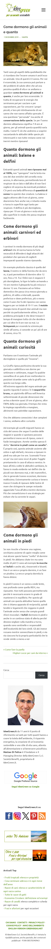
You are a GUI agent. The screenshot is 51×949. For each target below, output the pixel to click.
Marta (25, 37)
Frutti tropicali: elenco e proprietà (22, 877)
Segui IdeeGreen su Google (25, 786)
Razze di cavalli (12, 901)
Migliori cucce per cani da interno (29, 652)
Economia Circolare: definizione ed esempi (26, 897)
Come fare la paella (14, 649)
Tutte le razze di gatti (15, 894)
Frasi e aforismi (12, 908)
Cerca (6, 669)
